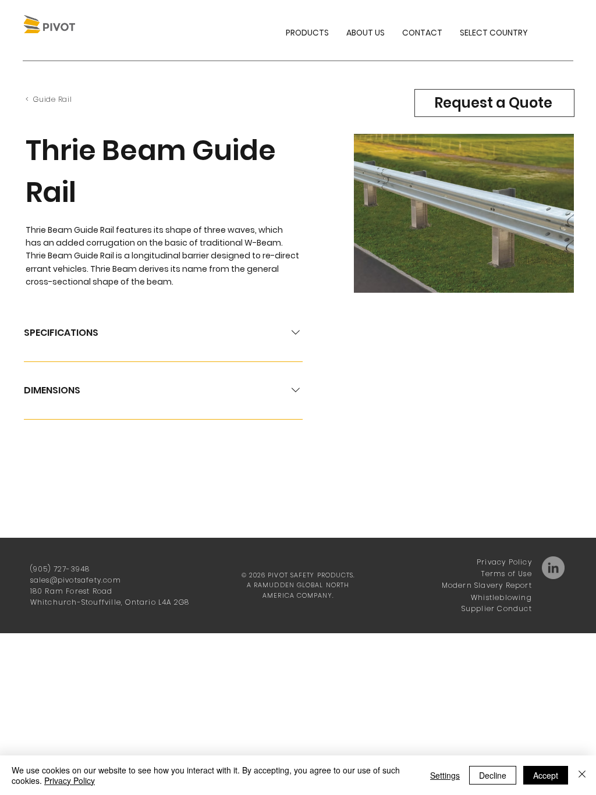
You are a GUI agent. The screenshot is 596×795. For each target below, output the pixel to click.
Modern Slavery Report (487, 585)
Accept (545, 775)
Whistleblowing (501, 597)
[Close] (582, 775)
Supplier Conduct (497, 608)
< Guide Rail (49, 99)
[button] (494, 32)
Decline (492, 775)
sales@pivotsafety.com (75, 580)
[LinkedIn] (553, 567)
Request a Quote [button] (493, 102)
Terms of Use (506, 573)
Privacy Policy (504, 562)
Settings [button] (445, 775)
